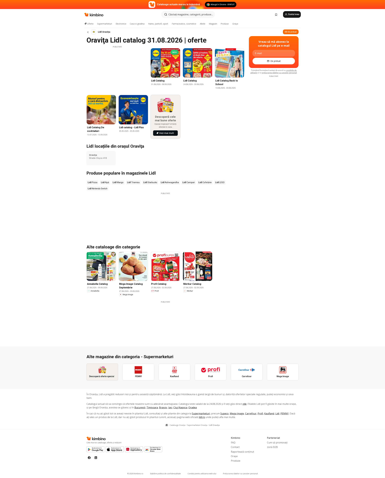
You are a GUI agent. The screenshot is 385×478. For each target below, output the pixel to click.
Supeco (224, 413)
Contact (235, 447)
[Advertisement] (117, 69)
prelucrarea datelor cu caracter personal (279, 72)
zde (244, 404)
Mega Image (237, 413)
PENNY (284, 413)
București (139, 407)
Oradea (192, 407)
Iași (170, 407)
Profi (260, 413)
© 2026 (135, 473)
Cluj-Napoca (180, 407)
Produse (225, 23)
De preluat (292, 32)
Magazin (213, 23)
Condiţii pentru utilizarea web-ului (202, 473)
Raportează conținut (242, 451)
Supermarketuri (104, 23)
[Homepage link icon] (166, 425)
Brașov (163, 407)
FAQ (233, 442)
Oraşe (235, 23)
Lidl (277, 413)
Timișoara (152, 407)
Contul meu (293, 14)
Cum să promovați (277, 442)
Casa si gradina (137, 23)
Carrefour (250, 413)
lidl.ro (202, 417)
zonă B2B (272, 447)
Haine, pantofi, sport (158, 23)
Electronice (121, 23)
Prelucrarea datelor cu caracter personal (240, 473)
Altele (202, 23)
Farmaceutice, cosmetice (184, 23)
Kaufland (269, 413)
